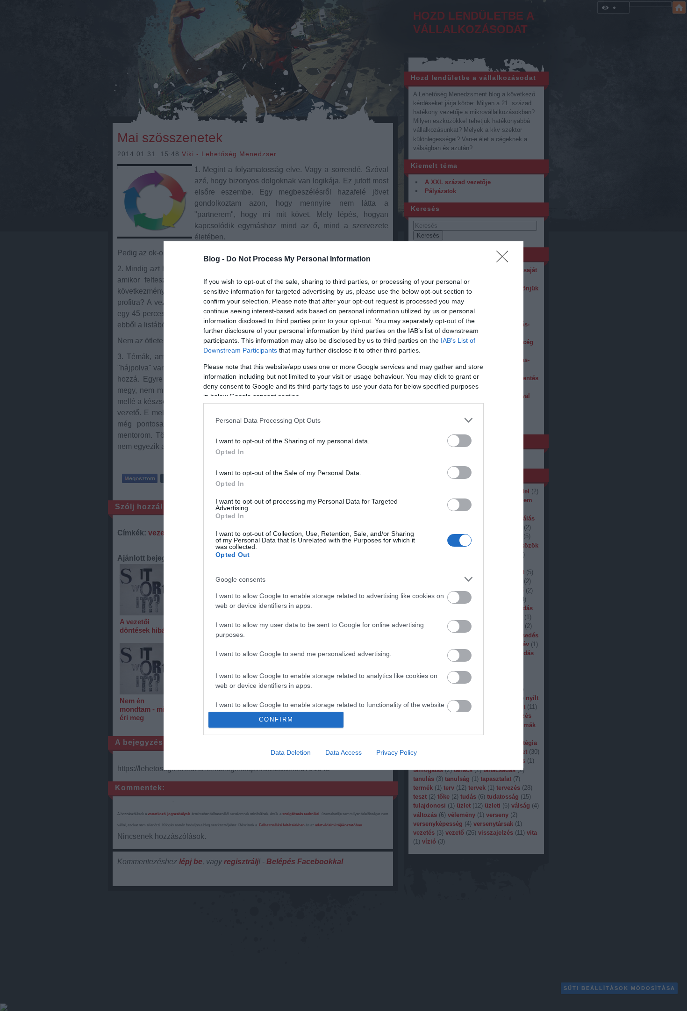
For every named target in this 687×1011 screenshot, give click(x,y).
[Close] (505, 259)
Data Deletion (291, 752)
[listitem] (343, 420)
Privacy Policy (396, 752)
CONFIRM (276, 719)
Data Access (343, 752)
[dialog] (343, 505)
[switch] (459, 440)
